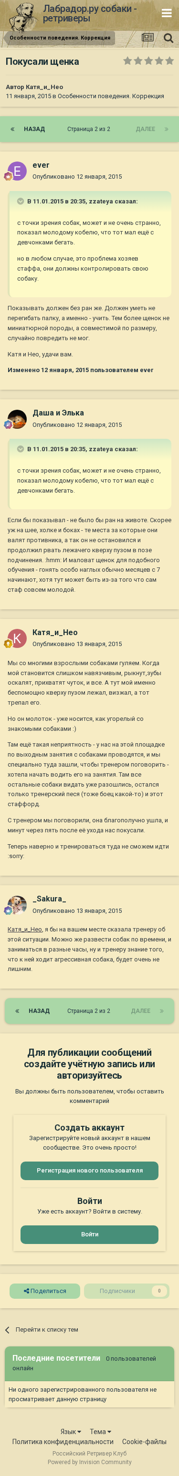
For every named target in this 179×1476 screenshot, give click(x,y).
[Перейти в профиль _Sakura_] (17, 905)
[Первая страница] (12, 129)
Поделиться (47, 1290)
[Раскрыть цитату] (21, 201)
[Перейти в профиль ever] (17, 171)
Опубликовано (77, 176)
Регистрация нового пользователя (90, 1170)
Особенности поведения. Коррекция (111, 96)
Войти (89, 1234)
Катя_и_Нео (44, 87)
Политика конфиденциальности (63, 1442)
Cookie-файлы (144, 1442)
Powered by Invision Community (90, 1462)
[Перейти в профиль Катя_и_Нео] (17, 638)
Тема (98, 1432)
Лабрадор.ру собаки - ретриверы (90, 13)
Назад (34, 129)
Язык (69, 1432)
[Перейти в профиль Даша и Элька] (17, 419)
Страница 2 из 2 (90, 129)
